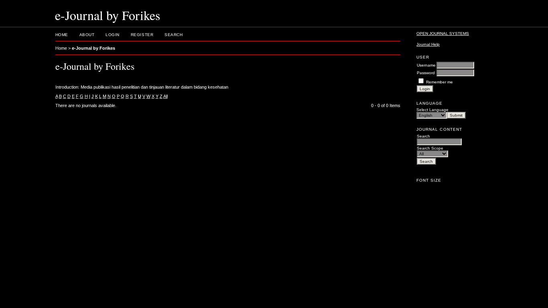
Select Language (432, 109)
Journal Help (428, 44)
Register (142, 34)
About (87, 34)
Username (426, 65)
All (165, 96)
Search (173, 34)
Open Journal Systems (442, 33)
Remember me (439, 82)
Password (426, 73)
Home (61, 34)
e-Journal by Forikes (93, 48)
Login (113, 34)
